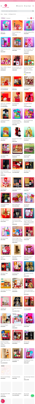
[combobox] (17, 11)
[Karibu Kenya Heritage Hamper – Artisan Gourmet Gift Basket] (6, 335)
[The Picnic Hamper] (29, 149)
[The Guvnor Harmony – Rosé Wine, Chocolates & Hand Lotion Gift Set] (29, 42)
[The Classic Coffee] (29, 164)
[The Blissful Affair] (29, 318)
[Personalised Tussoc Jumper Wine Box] (17, 132)
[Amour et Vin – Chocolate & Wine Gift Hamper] (6, 97)
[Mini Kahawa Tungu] (6, 266)
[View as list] (33, 18)
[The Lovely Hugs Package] (29, 114)
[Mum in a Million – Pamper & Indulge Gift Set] (6, 60)
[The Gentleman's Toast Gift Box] (29, 266)
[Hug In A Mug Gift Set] (17, 198)
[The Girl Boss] (17, 283)
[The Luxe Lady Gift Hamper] (6, 370)
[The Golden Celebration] (6, 213)
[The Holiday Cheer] (29, 182)
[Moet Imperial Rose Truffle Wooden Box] (6, 387)
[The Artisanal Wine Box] (17, 335)
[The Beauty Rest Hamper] (17, 42)
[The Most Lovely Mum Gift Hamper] (17, 318)
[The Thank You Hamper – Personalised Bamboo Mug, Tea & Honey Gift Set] (17, 114)
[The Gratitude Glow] (17, 353)
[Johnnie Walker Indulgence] (17, 387)
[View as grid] (31, 18)
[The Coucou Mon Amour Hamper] (17, 25)
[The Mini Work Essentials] (6, 114)
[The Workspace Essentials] (17, 182)
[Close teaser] (4, 399)
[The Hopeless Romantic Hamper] (29, 97)
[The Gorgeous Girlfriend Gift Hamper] (6, 249)
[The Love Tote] (29, 387)
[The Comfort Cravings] (6, 149)
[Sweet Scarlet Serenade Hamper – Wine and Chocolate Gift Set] (6, 164)
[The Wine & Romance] (17, 164)
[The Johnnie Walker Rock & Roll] (17, 301)
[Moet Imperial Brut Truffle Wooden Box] (17, 249)
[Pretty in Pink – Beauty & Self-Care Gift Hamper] (29, 249)
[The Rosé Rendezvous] (6, 81)
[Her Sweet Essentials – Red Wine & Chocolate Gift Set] (17, 60)
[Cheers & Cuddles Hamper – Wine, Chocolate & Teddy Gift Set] (29, 283)
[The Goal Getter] (29, 198)
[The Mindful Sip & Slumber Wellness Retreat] (29, 353)
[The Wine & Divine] (29, 81)
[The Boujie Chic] (6, 301)
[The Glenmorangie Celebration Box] (29, 370)
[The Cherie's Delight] (29, 301)
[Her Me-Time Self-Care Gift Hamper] (6, 42)
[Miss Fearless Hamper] (6, 231)
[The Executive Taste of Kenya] (6, 283)
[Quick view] (10, 22)
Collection (5, 14)
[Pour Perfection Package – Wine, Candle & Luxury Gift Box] (17, 213)
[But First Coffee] (29, 335)
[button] (3, 401)
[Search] (33, 11)
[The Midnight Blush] (29, 231)
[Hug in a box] (6, 25)
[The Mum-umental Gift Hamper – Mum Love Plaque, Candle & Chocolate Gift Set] (29, 213)
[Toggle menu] (1, 5)
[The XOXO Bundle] (17, 97)
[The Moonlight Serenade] (6, 198)
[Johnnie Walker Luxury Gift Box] (6, 353)
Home (2, 14)
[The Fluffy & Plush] (17, 266)
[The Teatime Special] (6, 132)
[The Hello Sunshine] (29, 132)
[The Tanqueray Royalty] (17, 370)
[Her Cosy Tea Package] (17, 149)
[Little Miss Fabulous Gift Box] (29, 25)
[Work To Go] (17, 81)
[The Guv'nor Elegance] (6, 318)
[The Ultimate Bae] (6, 182)
